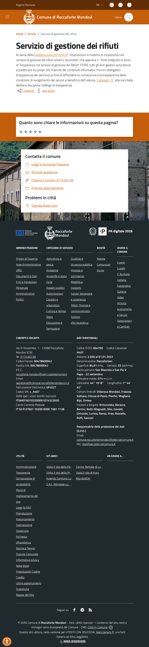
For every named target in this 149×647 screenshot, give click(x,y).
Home (19, 34)
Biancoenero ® (105, 632)
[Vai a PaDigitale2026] (111, 231)
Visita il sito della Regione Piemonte (67, 467)
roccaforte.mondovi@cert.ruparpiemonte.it (41, 374)
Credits (20, 577)
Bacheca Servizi (25, 548)
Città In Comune (97, 627)
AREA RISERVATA (74, 641)
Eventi (121, 262)
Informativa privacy (27, 560)
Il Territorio (123, 274)
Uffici (19, 270)
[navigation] (7, 17)
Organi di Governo (27, 258)
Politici (20, 299)
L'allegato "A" (105, 80)
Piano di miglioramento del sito (27, 496)
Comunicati (103, 264)
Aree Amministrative (28, 264)
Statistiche (22, 589)
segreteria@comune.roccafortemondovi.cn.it (42, 383)
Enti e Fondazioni (26, 282)
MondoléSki (83, 478)
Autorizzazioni (54, 293)
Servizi (31, 34)
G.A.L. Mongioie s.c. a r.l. (60, 484)
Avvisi (100, 270)
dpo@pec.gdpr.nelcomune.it (99, 444)
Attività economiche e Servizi (124, 309)
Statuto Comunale (27, 554)
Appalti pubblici (55, 288)
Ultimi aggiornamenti (28, 583)
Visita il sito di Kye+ (87, 472)
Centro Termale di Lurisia (90, 467)
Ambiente (52, 270)
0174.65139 (28, 357)
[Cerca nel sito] (128, 17)
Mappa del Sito (25, 595)
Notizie (101, 258)
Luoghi (121, 268)
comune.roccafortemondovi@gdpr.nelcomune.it (105, 439)
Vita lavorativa (79, 322)
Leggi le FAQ (23, 507)
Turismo (75, 317)
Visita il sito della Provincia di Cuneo (67, 472)
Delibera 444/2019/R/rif (51, 54)
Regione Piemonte (25, 5)
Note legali (22, 566)
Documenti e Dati (26, 276)
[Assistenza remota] (110, 627)
